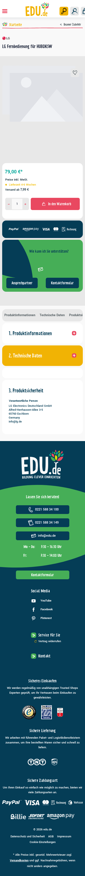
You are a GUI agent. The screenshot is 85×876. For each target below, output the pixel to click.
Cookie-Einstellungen (43, 842)
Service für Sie (49, 635)
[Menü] (4, 11)
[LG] (42, 38)
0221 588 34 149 (47, 522)
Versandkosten (19, 860)
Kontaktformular (62, 283)
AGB (51, 836)
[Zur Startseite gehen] (37, 9)
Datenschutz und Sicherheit (27, 836)
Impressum (64, 836)
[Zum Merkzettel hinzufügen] (75, 72)
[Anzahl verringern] (9, 203)
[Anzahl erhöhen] (25, 203)
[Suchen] (63, 11)
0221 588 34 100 (47, 509)
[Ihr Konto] (74, 11)
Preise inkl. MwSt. (16, 180)
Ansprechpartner (22, 283)
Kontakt (44, 656)
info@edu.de (47, 535)
